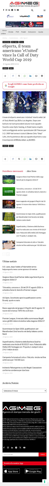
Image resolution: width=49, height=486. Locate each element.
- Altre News (31, 172)
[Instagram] (6, 10)
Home (5, 39)
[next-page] (8, 255)
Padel (23, 33)
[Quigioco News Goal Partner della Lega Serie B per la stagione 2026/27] (9, 180)
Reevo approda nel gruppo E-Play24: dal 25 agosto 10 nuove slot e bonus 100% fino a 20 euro (30, 205)
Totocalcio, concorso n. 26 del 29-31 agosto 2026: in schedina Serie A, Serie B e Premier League (31, 193)
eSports (5, 69)
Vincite (10, 33)
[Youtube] (18, 10)
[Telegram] (12, 10)
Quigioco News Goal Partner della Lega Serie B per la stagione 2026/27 (23, 279)
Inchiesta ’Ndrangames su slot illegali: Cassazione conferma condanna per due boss (22, 370)
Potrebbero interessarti (13, 172)
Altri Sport (23, 39)
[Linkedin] (9, 10)
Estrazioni (32, 33)
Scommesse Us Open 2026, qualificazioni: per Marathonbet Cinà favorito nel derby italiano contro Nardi (31, 218)
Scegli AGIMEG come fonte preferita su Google (26, 86)
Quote (40, 33)
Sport (11, 69)
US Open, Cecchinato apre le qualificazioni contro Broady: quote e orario (22, 300)
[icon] (13, 474)
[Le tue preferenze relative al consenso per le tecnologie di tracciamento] (44, 481)
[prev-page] (4, 255)
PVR (17, 33)
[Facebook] (4, 10)
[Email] (36, 76)
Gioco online (4, 32)
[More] (42, 76)
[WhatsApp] (24, 76)
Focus (21, 43)
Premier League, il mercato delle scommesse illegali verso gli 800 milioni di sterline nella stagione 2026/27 (24, 320)
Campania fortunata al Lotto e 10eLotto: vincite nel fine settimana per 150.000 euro (24, 359)
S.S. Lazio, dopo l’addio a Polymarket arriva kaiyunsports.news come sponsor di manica (20, 269)
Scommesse (13, 39)
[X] (15, 10)
